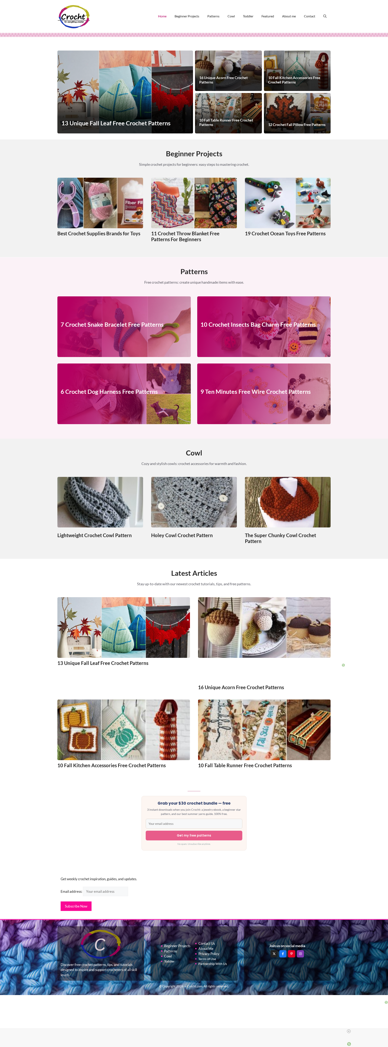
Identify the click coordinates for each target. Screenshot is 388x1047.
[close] (349, 1031)
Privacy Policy (208, 954)
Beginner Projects (187, 16)
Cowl (231, 16)
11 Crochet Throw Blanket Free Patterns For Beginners (185, 236)
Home (162, 16)
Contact (309, 16)
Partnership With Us (212, 964)
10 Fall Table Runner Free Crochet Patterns (245, 765)
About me (289, 16)
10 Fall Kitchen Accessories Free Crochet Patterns (111, 765)
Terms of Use (207, 959)
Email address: (72, 891)
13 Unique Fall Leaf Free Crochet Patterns (102, 663)
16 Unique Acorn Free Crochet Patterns (241, 687)
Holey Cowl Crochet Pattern (182, 535)
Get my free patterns (194, 835)
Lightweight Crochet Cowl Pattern (94, 535)
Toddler (248, 16)
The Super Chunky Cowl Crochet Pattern (280, 538)
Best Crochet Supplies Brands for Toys (98, 233)
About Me (205, 949)
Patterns (213, 16)
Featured (267, 16)
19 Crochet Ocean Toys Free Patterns (285, 233)
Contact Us (206, 943)
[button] (325, 16)
